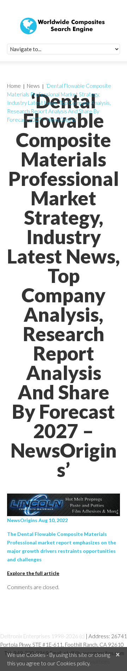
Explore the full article (33, 573)
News (33, 86)
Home (14, 86)
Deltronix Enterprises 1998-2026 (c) (42, 636)
